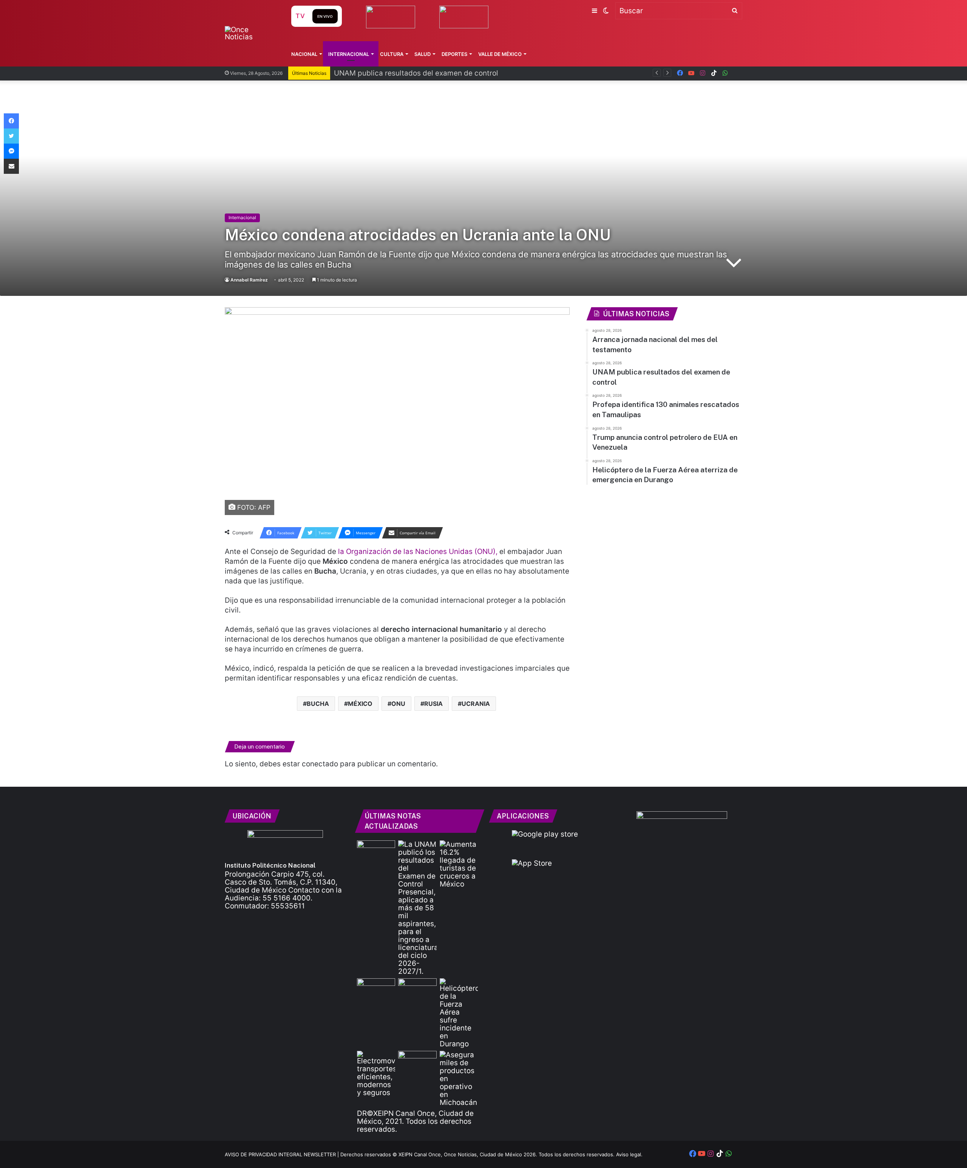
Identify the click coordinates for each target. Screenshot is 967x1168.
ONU (398, 703)
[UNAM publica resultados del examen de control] (417, 907)
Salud (422, 54)
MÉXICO (360, 703)
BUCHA (318, 703)
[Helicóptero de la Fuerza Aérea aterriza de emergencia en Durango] (459, 1013)
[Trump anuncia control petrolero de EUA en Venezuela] (417, 989)
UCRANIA (476, 703)
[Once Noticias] (251, 33)
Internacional (348, 54)
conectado (320, 764)
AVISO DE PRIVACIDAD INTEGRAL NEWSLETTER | (282, 1154)
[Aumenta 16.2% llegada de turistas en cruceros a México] (459, 864)
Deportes (454, 54)
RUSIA (433, 703)
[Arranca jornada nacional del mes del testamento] (376, 851)
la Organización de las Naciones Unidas (405, 551)
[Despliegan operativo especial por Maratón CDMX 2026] (417, 1061)
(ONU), (486, 551)
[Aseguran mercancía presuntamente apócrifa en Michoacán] (459, 1078)
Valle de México (500, 54)
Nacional (304, 54)
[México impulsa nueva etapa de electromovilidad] (376, 1074)
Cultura (391, 54)
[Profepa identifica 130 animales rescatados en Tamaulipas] (376, 989)
